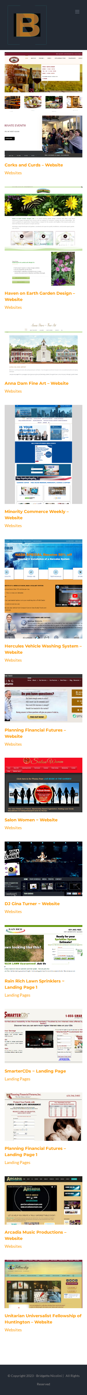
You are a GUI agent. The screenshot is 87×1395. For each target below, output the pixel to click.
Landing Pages (17, 995)
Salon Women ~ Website (37, 796)
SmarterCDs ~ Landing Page (37, 1047)
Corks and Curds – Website (37, 116)
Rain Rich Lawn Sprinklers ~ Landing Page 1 (37, 964)
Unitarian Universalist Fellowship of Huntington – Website (37, 1298)
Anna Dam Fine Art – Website (37, 360)
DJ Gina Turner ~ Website (37, 880)
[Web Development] (43, 116)
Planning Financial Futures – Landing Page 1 (37, 1131)
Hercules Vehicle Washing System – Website (37, 603)
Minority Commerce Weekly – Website (37, 469)
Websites (13, 172)
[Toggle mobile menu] (77, 11)
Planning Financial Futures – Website (37, 713)
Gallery (49, 116)
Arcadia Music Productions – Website (37, 1215)
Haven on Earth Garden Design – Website (37, 250)
